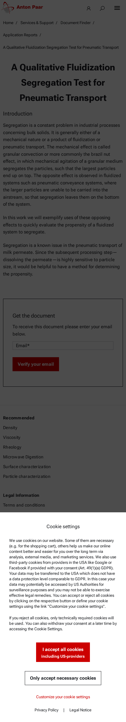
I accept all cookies (63, 653)
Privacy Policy (46, 710)
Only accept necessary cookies (63, 678)
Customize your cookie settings (63, 697)
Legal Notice (80, 710)
